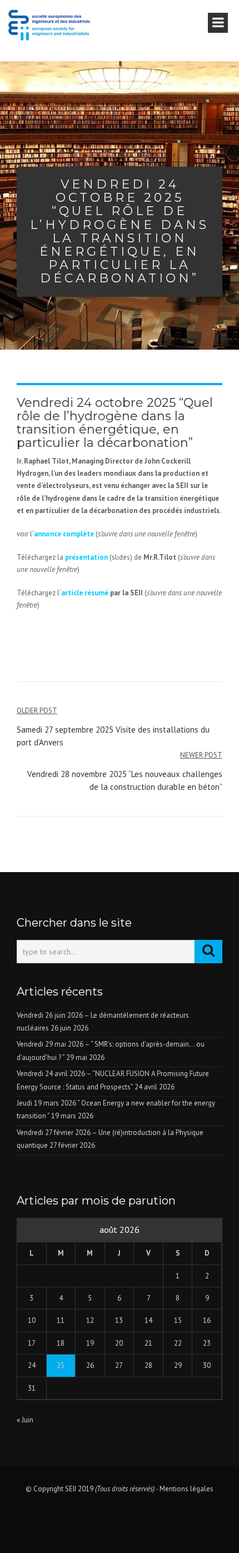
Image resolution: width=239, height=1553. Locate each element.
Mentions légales (186, 1489)
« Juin (25, 1420)
